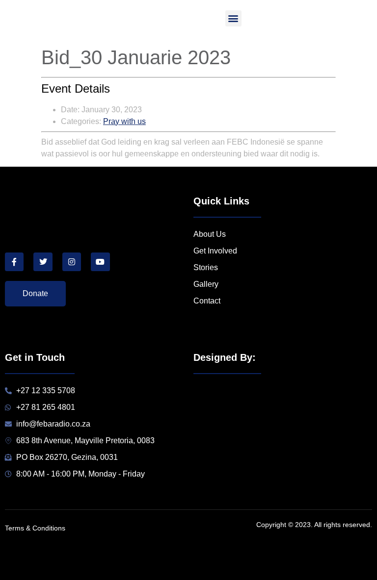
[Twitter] (42, 261)
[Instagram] (71, 261)
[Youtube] (100, 261)
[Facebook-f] (14, 261)
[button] (233, 18)
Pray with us (124, 121)
